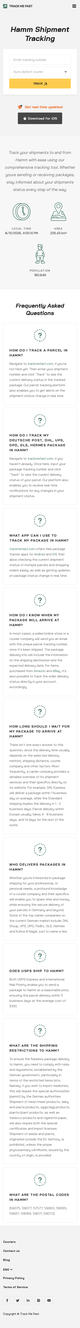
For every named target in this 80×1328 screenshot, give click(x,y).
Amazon (40, 671)
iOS (54, 554)
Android (39, 554)
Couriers (9, 1242)
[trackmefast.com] (18, 6)
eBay (56, 671)
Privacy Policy (13, 1278)
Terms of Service (15, 1287)
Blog (6, 1260)
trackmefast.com (40, 364)
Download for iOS (42, 118)
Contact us (11, 1251)
